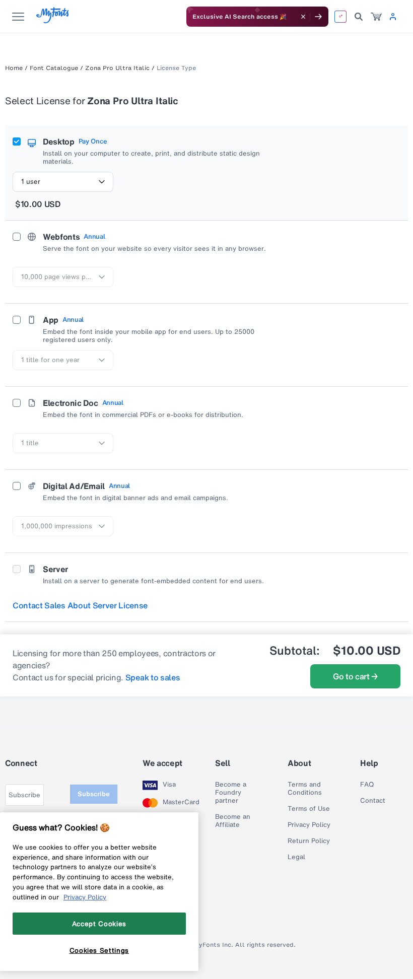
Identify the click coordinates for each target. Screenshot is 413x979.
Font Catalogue (54, 68)
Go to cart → (355, 676)
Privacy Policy (309, 825)
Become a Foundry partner (230, 793)
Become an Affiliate (232, 821)
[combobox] (63, 182)
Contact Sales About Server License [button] (80, 605)
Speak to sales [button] (152, 677)
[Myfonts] (53, 20)
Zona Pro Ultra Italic (117, 68)
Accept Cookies (99, 924)
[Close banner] (303, 17)
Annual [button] (94, 237)
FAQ (367, 785)
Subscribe (94, 794)
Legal (296, 857)
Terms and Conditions (305, 789)
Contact (372, 801)
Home (14, 68)
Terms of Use (309, 809)
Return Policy (309, 841)
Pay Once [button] (93, 141)
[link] (376, 17)
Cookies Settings (99, 950)
